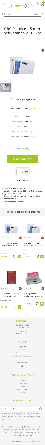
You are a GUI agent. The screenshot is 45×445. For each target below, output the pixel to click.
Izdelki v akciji (22, 383)
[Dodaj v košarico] (19, 256)
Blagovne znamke (22, 389)
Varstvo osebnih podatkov (22, 356)
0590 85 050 (23, 331)
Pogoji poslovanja (22, 353)
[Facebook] (22, 367)
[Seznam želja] (32, 5)
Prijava (37, 4)
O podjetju (22, 347)
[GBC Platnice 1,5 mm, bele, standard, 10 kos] (22, 63)
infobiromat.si (23, 333)
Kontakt (22, 350)
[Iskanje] (37, 14)
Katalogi (22, 380)
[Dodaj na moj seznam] (15, 257)
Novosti (22, 386)
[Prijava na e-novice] (40, 409)
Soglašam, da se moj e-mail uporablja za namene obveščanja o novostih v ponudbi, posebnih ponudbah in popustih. (22, 416)
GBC (31, 131)
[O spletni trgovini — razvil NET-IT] (38, 441)
